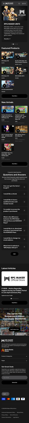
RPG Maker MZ (5, 60)
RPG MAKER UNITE (19, 76)
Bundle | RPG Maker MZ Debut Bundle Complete (21, 61)
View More (14, 96)
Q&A (14, 254)
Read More (14, 302)
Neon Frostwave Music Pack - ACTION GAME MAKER (7, 136)
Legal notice (16, 417)
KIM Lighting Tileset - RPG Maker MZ (20, 135)
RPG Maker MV (5, 76)
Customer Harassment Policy (8, 412)
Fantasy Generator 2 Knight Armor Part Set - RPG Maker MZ (7, 116)
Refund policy (20, 412)
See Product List (14, 329)
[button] (4, 3)
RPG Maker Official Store (10, 408)
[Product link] (8, 58)
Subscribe (14, 382)
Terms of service (14, 415)
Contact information (6, 417)
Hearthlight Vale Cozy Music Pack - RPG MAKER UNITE (7, 154)
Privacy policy (5, 415)
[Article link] (14, 283)
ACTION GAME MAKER (7, 89)
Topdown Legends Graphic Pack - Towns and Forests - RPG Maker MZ (20, 117)
